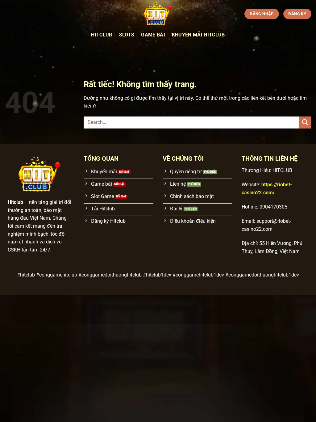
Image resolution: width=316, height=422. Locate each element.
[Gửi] (305, 122)
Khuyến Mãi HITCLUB (198, 35)
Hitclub (101, 35)
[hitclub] (158, 14)
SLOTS (127, 35)
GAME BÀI (153, 35)
